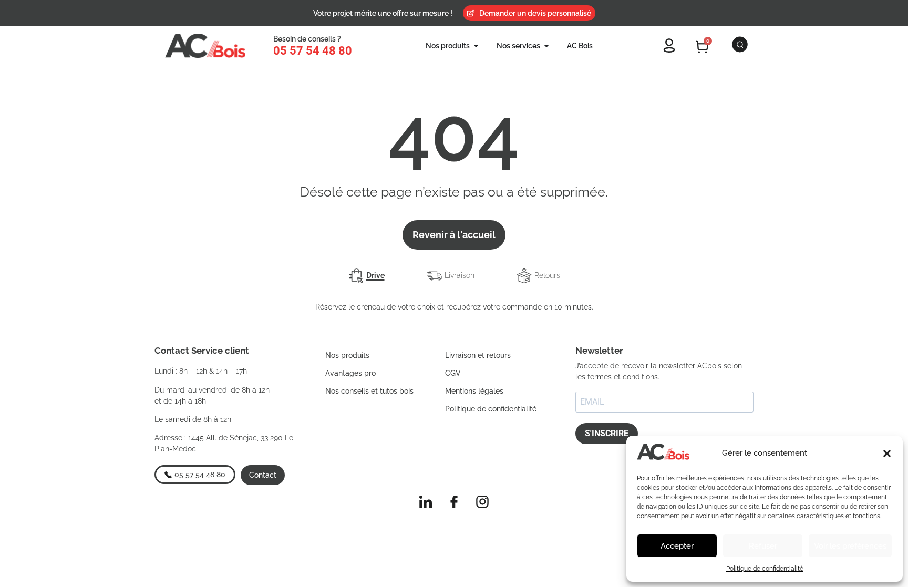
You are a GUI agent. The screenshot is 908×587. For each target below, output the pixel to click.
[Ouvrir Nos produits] (476, 46)
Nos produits (347, 355)
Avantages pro (350, 373)
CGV (453, 373)
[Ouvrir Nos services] (546, 46)
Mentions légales (474, 391)
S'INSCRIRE (606, 433)
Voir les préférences (850, 546)
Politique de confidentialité (764, 568)
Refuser (763, 546)
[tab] (366, 275)
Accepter (677, 546)
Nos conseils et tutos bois (369, 391)
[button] (887, 453)
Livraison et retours (478, 355)
